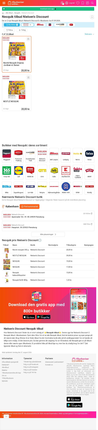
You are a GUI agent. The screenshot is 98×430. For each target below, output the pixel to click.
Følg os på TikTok (30, 372)
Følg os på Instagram (31, 367)
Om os (4, 375)
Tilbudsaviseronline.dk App (11, 373)
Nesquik (17, 13)
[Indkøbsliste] (88, 3)
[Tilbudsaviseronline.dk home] (16, 3)
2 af (8, 34)
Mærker (4, 370)
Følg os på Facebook (31, 364)
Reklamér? (5, 365)
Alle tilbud (9, 13)
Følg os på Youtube (30, 370)
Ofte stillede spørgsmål (10, 362)
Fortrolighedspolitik (80, 413)
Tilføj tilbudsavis (8, 378)
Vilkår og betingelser (65, 413)
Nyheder (5, 381)
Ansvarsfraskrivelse (50, 413)
